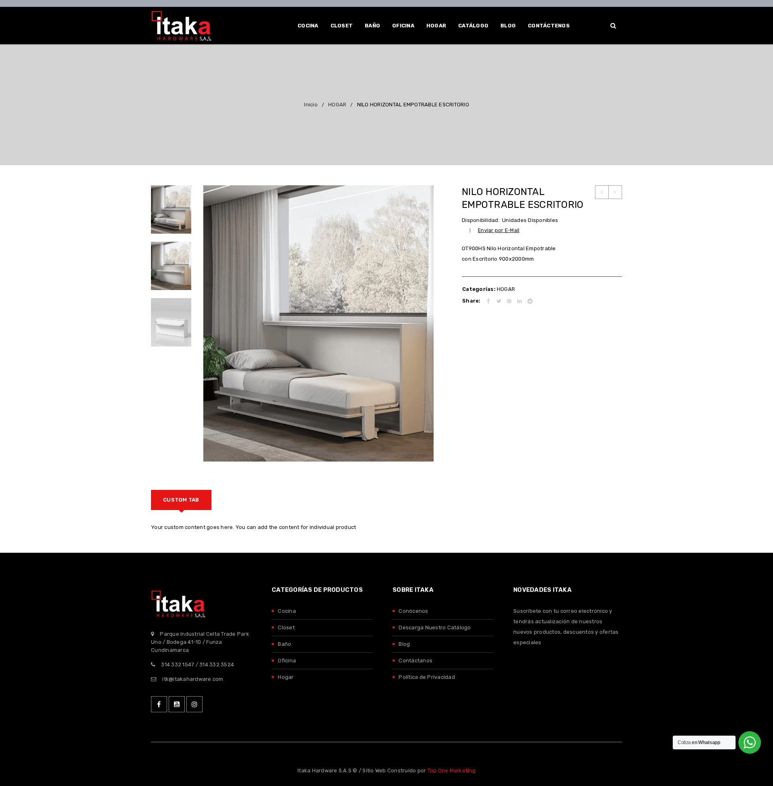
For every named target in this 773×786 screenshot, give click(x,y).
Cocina (287, 611)
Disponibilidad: (481, 220)
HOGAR (337, 105)
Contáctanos (415, 660)
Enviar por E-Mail (498, 230)
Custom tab (181, 500)
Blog (404, 644)
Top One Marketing (451, 770)
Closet (286, 627)
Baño (284, 644)
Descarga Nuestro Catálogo (435, 627)
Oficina (287, 660)
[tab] (181, 500)
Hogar (285, 677)
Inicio (311, 105)
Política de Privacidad (427, 677)
